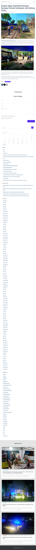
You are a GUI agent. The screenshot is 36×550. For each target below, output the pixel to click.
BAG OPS (4, 374)
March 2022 (5, 296)
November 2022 (5, 282)
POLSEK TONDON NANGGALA (7, 412)
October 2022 (5, 284)
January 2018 (5, 369)
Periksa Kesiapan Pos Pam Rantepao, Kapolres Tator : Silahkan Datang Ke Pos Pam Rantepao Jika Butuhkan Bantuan (18, 472)
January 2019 (5, 365)
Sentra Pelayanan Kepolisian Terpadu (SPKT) (10, 169)
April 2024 (4, 251)
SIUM (4, 428)
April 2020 (4, 338)
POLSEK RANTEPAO (7, 81)
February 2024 (5, 255)
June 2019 (4, 356)
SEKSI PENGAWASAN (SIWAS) (7, 167)
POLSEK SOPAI (5, 410)
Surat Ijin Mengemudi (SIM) (7, 171)
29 (22, 143)
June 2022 (4, 291)
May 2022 (4, 293)
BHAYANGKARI (5, 381)
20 (13, 141)
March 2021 (5, 318)
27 (13, 143)
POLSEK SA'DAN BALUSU (6, 399)
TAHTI (4, 434)
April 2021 (4, 316)
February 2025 (5, 233)
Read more (26, 476)
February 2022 (5, 298)
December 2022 (5, 280)
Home (4, 151)
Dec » (5, 144)
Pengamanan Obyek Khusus (7, 162)
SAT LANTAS (5, 419)
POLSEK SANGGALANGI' (6, 405)
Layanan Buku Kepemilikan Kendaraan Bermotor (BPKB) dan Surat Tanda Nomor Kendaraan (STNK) (18, 156)
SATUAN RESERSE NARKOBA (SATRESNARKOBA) (10, 165)
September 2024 (5, 242)
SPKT (4, 432)
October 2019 (5, 349)
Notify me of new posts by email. (7, 118)
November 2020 (5, 325)
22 (22, 141)
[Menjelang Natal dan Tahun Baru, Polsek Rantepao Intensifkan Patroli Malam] (18, 490)
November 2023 (5, 260)
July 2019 (4, 354)
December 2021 (5, 302)
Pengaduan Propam (6, 160)
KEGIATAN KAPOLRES (6, 383)
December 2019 (5, 345)
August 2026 (5, 200)
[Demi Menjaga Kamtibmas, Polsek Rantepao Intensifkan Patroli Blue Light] (18, 523)
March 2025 (5, 231)
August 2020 (5, 331)
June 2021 (4, 313)
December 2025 (5, 215)
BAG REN (4, 376)
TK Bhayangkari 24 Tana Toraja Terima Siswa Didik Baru (11, 176)
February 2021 (5, 320)
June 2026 (4, 204)
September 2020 (5, 329)
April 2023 (4, 273)
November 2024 (5, 238)
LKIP (3, 158)
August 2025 (5, 222)
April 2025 (4, 229)
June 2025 (4, 226)
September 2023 (5, 264)
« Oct (3, 144)
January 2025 (5, 235)
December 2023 (5, 258)
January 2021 (5, 322)
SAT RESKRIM (5, 423)
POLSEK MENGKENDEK (6, 394)
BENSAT (4, 379)
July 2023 (4, 267)
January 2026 (5, 213)
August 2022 (5, 287)
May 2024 (4, 249)
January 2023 (5, 278)
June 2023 (4, 269)
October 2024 (5, 240)
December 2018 (5, 367)
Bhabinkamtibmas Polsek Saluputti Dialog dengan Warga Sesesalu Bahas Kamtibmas (16, 195)
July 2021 (4, 311)
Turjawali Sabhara (5, 178)
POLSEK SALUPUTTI (6, 401)
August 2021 (5, 309)
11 (4, 139)
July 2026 (4, 202)
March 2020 (5, 340)
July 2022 (4, 289)
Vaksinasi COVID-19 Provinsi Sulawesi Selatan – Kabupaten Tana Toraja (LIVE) (15, 180)
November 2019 (5, 347)
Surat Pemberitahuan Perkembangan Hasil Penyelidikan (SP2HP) (13, 174)
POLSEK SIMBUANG (6, 408)
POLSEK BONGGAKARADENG (7, 390)
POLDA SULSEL (5, 535)
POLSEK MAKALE (5, 392)
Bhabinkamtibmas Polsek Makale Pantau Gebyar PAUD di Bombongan (13, 192)
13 (13, 139)
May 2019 (4, 358)
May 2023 (4, 271)
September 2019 (5, 351)
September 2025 (5, 220)
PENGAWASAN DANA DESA (7, 385)
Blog (3, 149)
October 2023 (5, 262)
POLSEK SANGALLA (6, 403)
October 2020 (5, 327)
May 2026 (4, 206)
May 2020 (4, 336)
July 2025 (4, 224)
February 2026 (5, 211)
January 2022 (5, 300)
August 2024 (5, 244)
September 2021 (5, 307)
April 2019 (4, 360)
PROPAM (4, 414)
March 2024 (5, 253)
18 (4, 141)
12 (9, 139)
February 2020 (5, 342)
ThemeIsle (21, 547)
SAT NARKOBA (5, 421)
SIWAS (4, 430)
